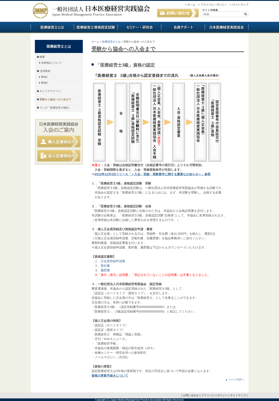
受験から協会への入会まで (55, 99)
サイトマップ (238, 395)
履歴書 (105, 270)
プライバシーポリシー (214, 395)
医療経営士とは (111, 41)
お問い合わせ (191, 395)
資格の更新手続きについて (110, 375)
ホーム (95, 41)
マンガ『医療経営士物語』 (55, 107)
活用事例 (45, 71)
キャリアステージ (50, 91)
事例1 (44, 76)
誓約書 (105, 265)
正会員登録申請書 (113, 261)
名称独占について (51, 62)
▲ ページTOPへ (234, 379)
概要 (42, 56)
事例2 (44, 82)
